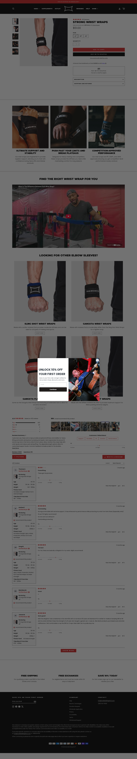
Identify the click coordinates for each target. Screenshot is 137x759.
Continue (53, 389)
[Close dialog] (97, 360)
